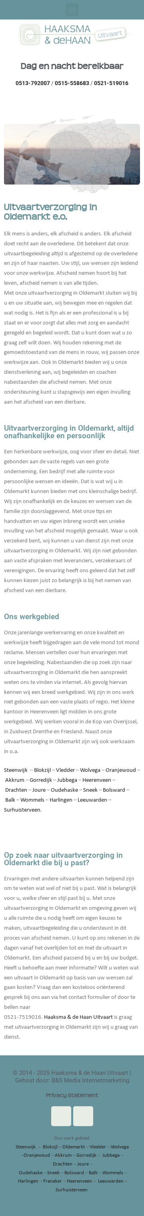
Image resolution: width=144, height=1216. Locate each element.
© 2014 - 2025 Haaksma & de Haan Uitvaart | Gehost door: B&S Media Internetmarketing (72, 1076)
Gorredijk (41, 780)
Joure (39, 790)
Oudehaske (64, 790)
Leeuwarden (92, 800)
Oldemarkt (73, 1147)
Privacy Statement (72, 1095)
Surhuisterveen (22, 810)
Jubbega (67, 780)
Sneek (90, 790)
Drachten (16, 790)
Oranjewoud (121, 770)
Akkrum (14, 780)
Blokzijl (42, 770)
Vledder (65, 770)
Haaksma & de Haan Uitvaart (78, 1017)
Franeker (52, 1181)
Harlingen (61, 800)
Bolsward (114, 790)
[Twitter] (83, 1116)
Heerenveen (96, 780)
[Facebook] (61, 1116)
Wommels (32, 800)
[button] (72, 9)
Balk (10, 800)
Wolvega (90, 770)
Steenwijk (16, 770)
